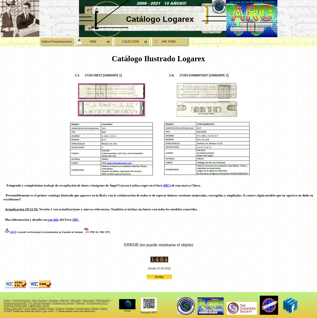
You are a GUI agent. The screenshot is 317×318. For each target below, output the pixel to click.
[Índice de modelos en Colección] (131, 41)
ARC (166, 185)
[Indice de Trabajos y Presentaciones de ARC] (57, 41)
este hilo (53, 220)
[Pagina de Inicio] (94, 41)
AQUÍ (13, 232)
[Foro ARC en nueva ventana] (170, 41)
